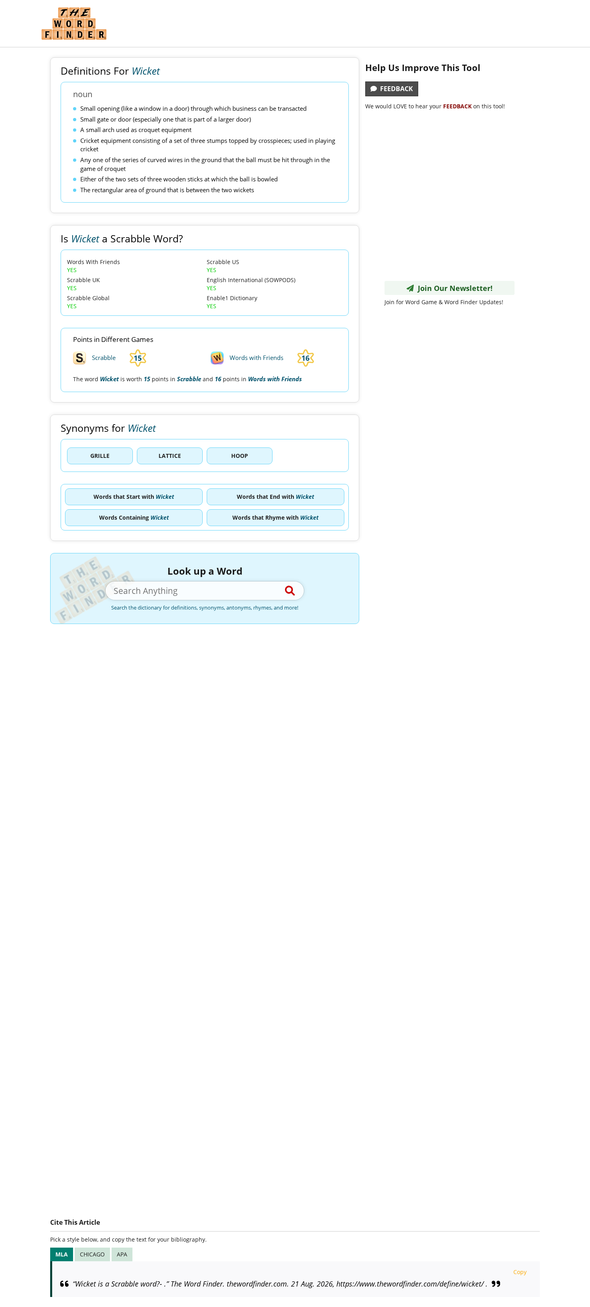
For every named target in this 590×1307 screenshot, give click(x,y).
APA (122, 1254)
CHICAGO (92, 1254)
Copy (520, 1272)
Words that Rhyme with (275, 517)
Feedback (395, 88)
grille (100, 455)
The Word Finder (74, 23)
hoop (239, 455)
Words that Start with (134, 496)
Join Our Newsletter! (453, 288)
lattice (170, 455)
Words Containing (134, 517)
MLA (61, 1254)
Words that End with (275, 496)
